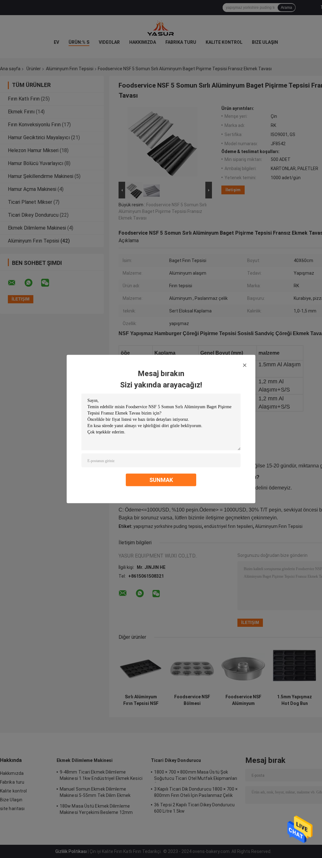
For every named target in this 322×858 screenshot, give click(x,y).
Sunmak (161, 480)
